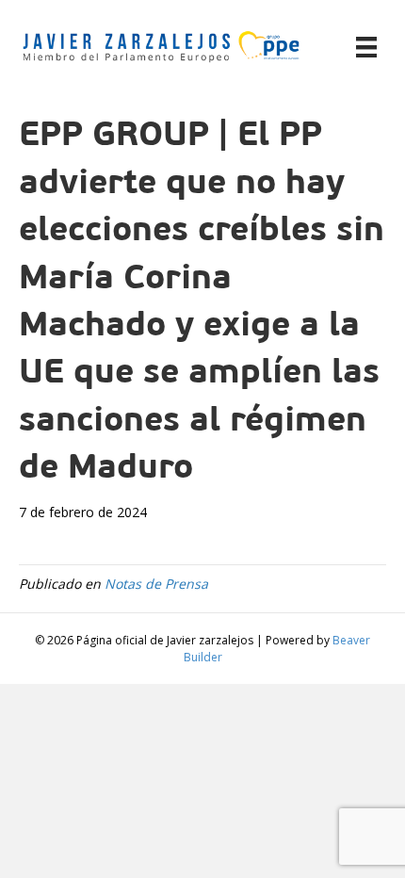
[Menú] (366, 47)
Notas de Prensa (156, 584)
